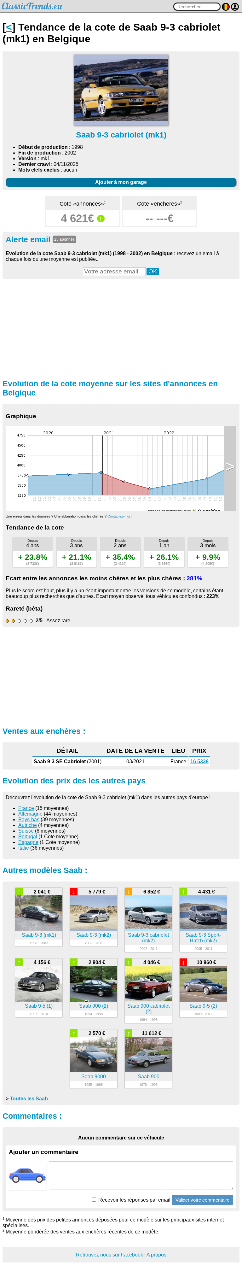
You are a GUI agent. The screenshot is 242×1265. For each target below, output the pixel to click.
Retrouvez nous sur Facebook (109, 1254)
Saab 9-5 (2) (203, 1006)
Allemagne (30, 814)
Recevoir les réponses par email (133, 1200)
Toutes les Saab (29, 1098)
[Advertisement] (121, 328)
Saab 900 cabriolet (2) (148, 1008)
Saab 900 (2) (93, 1006)
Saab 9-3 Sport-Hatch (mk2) (203, 937)
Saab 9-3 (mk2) (94, 935)
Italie (23, 848)
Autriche (27, 825)
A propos (156, 1254)
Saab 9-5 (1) (39, 1006)
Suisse (26, 831)
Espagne (28, 842)
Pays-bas (28, 819)
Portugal (27, 836)
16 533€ (199, 761)
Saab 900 (148, 1076)
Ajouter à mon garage (121, 182)
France (26, 808)
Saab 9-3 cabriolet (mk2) (148, 937)
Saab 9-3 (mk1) (39, 935)
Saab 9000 (93, 1076)
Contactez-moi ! (119, 516)
